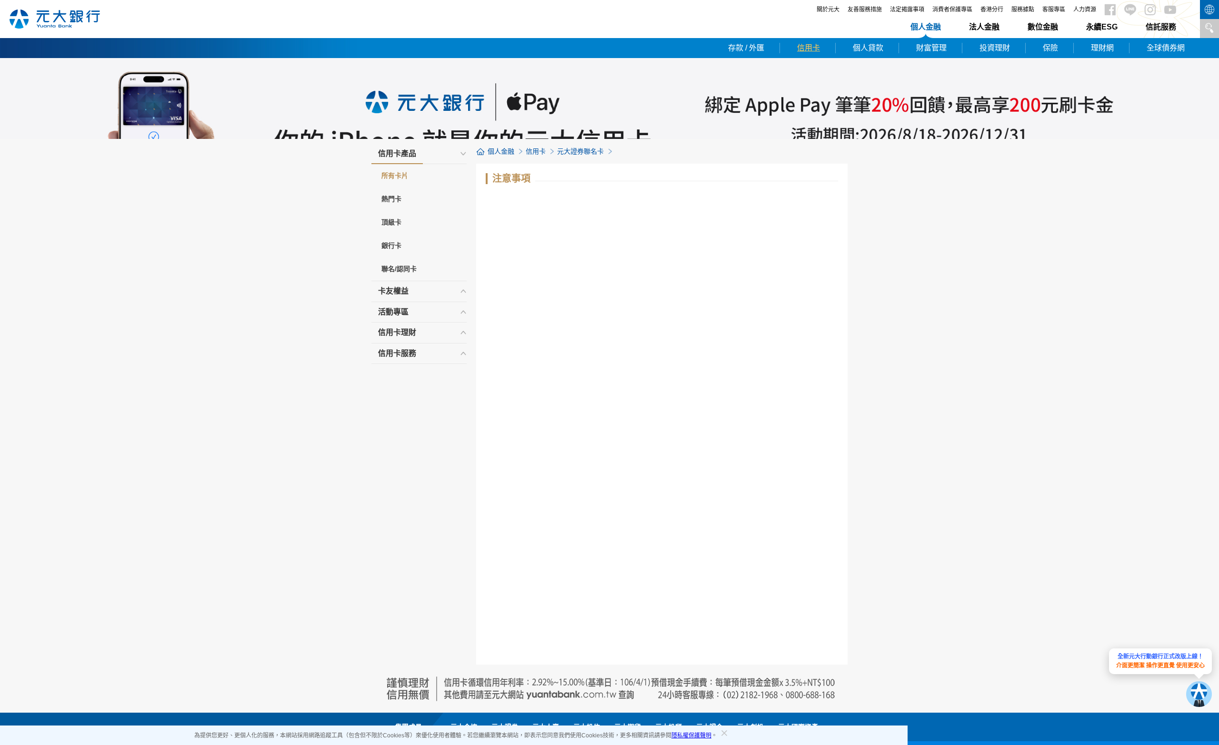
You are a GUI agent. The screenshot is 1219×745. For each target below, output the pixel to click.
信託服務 (1161, 27)
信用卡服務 (397, 353)
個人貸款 (868, 48)
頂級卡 (391, 222)
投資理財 (994, 48)
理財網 (1102, 48)
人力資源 (1084, 9)
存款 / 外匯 (746, 48)
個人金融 (925, 27)
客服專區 (1053, 9)
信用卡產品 (397, 153)
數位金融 (1043, 27)
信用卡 (808, 48)
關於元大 (828, 9)
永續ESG (1102, 27)
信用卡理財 (397, 332)
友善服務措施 (865, 9)
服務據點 (1022, 9)
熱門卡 (391, 199)
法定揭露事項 (907, 9)
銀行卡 (391, 245)
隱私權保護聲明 (691, 735)
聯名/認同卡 (399, 269)
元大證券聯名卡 (580, 151)
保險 (1050, 48)
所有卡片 (394, 175)
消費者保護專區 (952, 9)
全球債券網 (1166, 48)
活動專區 (393, 312)
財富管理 (931, 48)
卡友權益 (393, 291)
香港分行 (991, 9)
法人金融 (984, 27)
